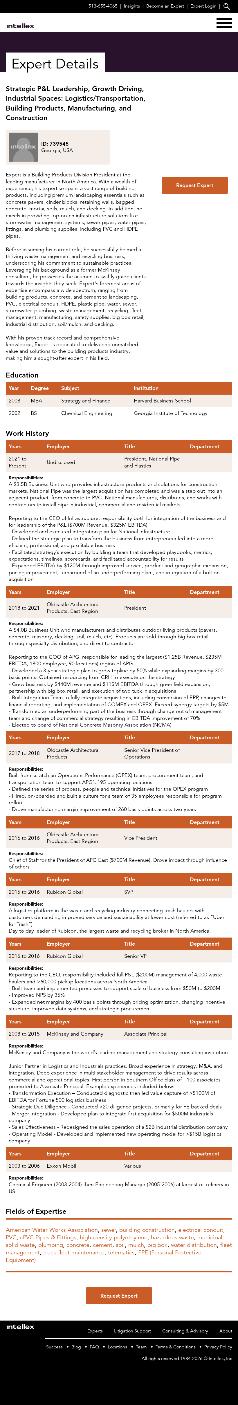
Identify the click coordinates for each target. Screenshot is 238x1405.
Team (141, 1347)
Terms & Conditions (176, 1347)
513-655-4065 (103, 6)
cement (102, 1245)
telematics (121, 1252)
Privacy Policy (218, 1347)
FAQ (94, 1347)
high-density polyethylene (113, 1237)
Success (54, 1347)
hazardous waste (172, 1237)
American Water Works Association (52, 1230)
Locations (117, 1347)
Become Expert (165, 6)
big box (157, 1245)
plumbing (50, 1245)
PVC (11, 1237)
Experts (95, 1331)
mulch (136, 1245)
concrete (77, 1245)
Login (203, 6)
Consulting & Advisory (185, 1331)
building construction (147, 1230)
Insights (132, 6)
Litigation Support (132, 1331)
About (225, 1331)
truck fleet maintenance (73, 1252)
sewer (108, 1230)
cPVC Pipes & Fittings (48, 1237)
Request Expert (194, 185)
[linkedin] (228, 1370)
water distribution (194, 1245)
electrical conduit (200, 1230)
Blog (76, 1347)
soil (120, 1245)
